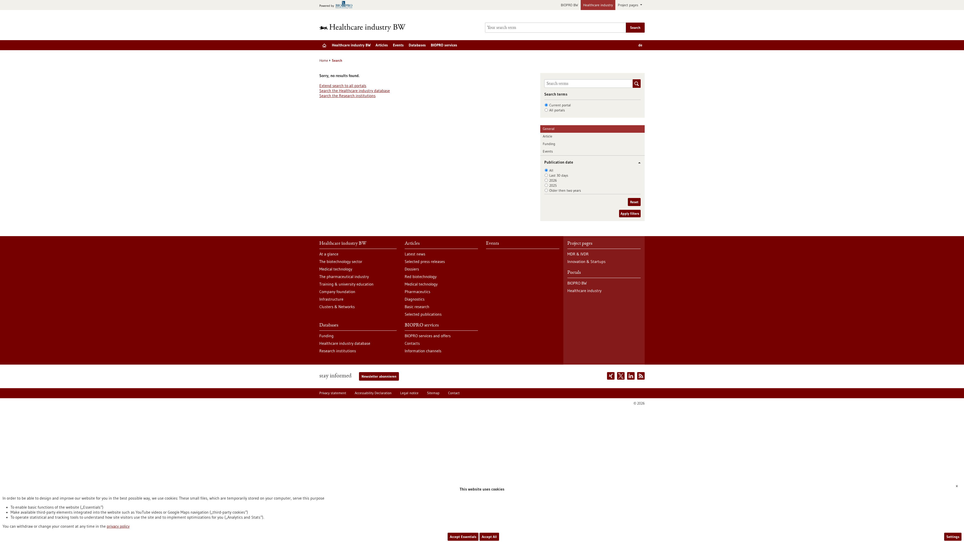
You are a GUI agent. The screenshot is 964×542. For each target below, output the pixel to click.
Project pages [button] (628, 5)
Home (323, 60)
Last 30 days (558, 175)
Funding (549, 144)
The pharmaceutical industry (344, 276)
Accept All (489, 536)
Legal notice (409, 393)
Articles (382, 45)
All (551, 170)
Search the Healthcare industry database (354, 90)
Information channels (423, 350)
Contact (454, 393)
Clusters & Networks (337, 306)
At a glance (328, 253)
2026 (553, 180)
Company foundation (337, 291)
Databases (417, 45)
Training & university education (346, 284)
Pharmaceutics (417, 291)
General (549, 128)
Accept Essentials (463, 536)
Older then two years (565, 190)
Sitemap (433, 393)
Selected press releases (425, 261)
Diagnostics (415, 299)
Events (398, 45)
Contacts (412, 343)
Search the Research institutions (347, 95)
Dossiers (412, 269)
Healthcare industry (598, 5)
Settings (952, 536)
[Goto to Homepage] (365, 27)
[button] (637, 163)
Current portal (560, 105)
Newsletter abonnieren (379, 376)
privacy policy (118, 526)
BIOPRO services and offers (428, 335)
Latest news (415, 253)
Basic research (417, 306)
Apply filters (630, 213)
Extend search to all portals (342, 85)
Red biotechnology (421, 276)
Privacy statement (332, 393)
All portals (557, 110)
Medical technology (335, 269)
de (640, 45)
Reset (634, 202)
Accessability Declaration (373, 393)
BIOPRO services (444, 45)
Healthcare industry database (344, 343)
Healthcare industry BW (351, 45)
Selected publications (423, 314)
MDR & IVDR (578, 253)
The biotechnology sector (340, 261)
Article (547, 136)
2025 (553, 185)
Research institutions (337, 350)
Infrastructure (331, 299)
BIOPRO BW (569, 5)
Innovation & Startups (586, 261)
